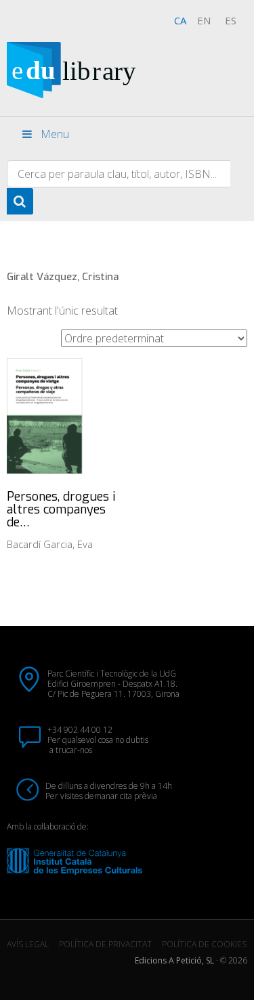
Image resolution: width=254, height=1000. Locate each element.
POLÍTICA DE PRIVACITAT (105, 944)
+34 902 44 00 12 (79, 729)
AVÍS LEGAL (28, 944)
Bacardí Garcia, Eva (50, 544)
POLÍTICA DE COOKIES (204, 944)
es (230, 20)
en (204, 20)
